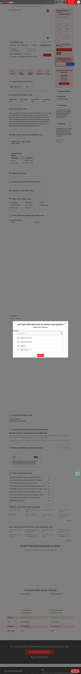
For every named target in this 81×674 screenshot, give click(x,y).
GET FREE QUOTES (71, 2)
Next (39, 355)
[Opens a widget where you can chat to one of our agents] (75, 671)
